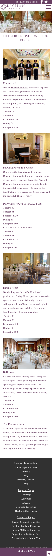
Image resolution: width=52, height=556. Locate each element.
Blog (26, 483)
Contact (20, 2)
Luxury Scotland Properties (26, 521)
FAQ (26, 475)
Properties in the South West (26, 538)
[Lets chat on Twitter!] (46, 3)
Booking (26, 471)
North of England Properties (26, 525)
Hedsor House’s (19, 87)
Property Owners (26, 479)
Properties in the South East (26, 534)
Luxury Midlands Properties (26, 529)
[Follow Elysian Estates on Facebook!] (41, 3)
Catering (26, 502)
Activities (26, 498)
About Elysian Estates (26, 467)
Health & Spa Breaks (26, 510)
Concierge (26, 494)
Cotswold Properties (26, 506)
